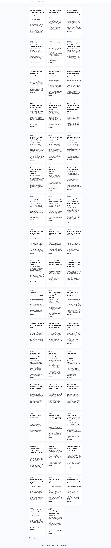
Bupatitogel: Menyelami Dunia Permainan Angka (53, 355)
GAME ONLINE (32, 8)
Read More (32, 35)
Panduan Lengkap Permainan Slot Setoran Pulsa (74, 325)
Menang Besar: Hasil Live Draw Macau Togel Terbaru (74, 481)
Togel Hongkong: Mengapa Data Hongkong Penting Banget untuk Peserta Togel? (73, 201)
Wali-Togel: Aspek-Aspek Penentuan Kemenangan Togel (54, 511)
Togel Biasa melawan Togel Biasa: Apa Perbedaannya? (54, 12)
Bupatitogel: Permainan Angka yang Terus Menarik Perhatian (37, 138)
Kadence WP (66, 545)
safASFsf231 (32, 17)
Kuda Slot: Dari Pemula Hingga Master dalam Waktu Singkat (55, 105)
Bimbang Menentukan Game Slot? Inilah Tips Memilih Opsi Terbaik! (36, 44)
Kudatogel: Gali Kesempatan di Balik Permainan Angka (73, 386)
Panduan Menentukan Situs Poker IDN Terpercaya (36, 73)
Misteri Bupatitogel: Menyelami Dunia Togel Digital (37, 481)
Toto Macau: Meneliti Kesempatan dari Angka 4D (36, 262)
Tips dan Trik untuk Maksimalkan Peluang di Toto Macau (54, 233)
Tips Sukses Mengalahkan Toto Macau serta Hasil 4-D (36, 294)
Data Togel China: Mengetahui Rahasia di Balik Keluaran (36, 199)
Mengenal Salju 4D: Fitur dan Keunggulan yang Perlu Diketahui (54, 417)
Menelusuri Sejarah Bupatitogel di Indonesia (54, 169)
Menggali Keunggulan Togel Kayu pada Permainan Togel (73, 448)
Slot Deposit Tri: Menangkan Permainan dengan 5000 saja (37, 386)
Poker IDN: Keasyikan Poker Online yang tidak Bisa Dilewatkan (73, 44)
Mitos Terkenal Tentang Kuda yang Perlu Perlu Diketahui (74, 233)
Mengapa (51, 446)
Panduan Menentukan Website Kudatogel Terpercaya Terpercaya (74, 12)
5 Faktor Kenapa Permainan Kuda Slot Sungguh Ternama (36, 105)
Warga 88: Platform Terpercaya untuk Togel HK (55, 481)
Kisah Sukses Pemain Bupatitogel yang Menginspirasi (36, 233)
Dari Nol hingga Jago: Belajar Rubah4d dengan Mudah (73, 138)
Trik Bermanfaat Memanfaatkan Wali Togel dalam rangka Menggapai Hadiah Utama (73, 107)
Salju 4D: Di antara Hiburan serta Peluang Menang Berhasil (55, 386)
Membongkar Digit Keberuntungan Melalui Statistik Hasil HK (55, 325)
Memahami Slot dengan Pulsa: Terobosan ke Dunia (37, 325)
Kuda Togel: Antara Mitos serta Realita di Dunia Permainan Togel (55, 199)
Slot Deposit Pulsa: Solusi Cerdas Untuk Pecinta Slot (73, 294)
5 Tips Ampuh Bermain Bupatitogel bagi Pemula (55, 138)
